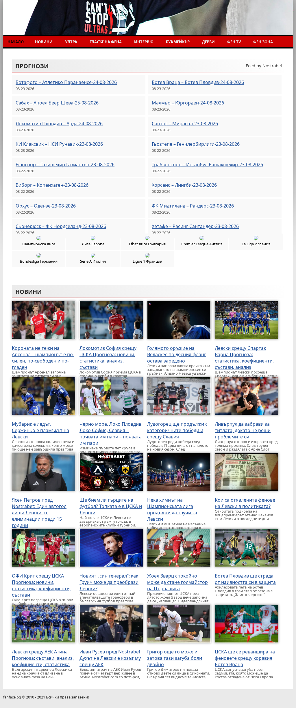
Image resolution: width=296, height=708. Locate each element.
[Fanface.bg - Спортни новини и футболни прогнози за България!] (45, 22)
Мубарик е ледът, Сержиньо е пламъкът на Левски (40, 430)
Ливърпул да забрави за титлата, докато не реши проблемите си (243, 430)
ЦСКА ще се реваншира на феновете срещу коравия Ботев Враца (245, 658)
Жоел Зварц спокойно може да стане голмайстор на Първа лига (177, 582)
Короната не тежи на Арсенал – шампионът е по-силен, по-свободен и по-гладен (43, 357)
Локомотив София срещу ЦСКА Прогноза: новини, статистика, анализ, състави (107, 357)
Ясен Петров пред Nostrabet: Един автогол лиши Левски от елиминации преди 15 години (39, 512)
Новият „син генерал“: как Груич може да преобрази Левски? (108, 582)
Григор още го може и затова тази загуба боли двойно (174, 658)
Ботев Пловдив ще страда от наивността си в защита (245, 579)
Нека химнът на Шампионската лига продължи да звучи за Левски (172, 509)
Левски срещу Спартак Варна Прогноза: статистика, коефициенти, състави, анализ (244, 357)
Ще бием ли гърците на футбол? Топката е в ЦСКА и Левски (110, 506)
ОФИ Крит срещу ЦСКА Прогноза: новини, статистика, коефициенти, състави (41, 585)
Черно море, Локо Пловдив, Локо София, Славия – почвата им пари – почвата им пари (111, 433)
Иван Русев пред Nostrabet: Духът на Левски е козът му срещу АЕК (110, 658)
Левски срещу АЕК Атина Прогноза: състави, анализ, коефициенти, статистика (43, 658)
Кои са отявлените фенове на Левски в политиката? (245, 503)
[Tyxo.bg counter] (281, 697)
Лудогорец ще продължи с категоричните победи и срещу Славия (177, 430)
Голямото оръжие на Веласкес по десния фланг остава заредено (176, 354)
